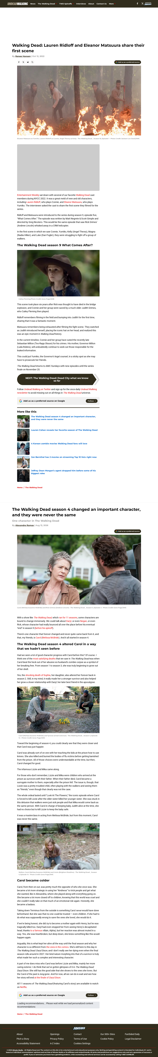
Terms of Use (80, 1038)
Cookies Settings (82, 1043)
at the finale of (47, 977)
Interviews (81, 4)
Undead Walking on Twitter (37, 389)
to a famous (36, 930)
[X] (143, 4)
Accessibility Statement (28, 1043)
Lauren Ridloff (33, 202)
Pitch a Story (23, 1038)
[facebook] (137, 4)
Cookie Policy (107, 1038)
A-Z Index (55, 1043)
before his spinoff (43, 628)
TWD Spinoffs (65, 4)
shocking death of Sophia (37, 675)
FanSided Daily (132, 1034)
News (32, 4)
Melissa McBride (50, 637)
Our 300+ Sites (107, 1034)
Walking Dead (83, 195)
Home (20, 487)
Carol (38, 637)
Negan (83, 621)
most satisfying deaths (44, 658)
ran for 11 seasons (67, 617)
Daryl (68, 621)
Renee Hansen (23, 56)
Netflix (23, 987)
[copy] (32, 62)
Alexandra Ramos (24, 525)
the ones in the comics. (57, 947)
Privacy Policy (57, 1038)
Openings (54, 1034)
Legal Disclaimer (133, 1038)
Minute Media (17, 1050)
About (91, 4)
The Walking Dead (46, 4)
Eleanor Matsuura (73, 202)
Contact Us (102, 4)
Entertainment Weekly (28, 195)
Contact (78, 1034)
